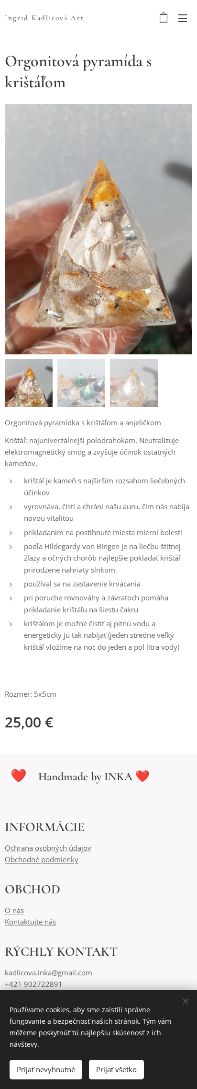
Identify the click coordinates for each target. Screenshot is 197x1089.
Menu (182, 17)
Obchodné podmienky (41, 859)
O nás (14, 910)
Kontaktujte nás (30, 921)
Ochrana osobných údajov (48, 848)
